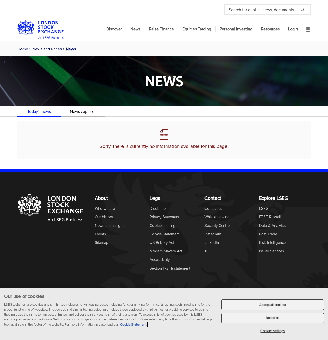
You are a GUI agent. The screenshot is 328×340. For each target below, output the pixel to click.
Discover (114, 29)
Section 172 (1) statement (170, 268)
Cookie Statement (164, 234)
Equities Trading (196, 29)
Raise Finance (161, 29)
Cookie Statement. (133, 324)
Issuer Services (271, 251)
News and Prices (47, 49)
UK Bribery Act (162, 242)
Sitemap (101, 242)
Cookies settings (272, 330)
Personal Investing (236, 29)
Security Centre (217, 225)
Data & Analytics (272, 225)
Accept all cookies (272, 304)
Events (100, 234)
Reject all (272, 318)
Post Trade (268, 234)
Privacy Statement (164, 217)
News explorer (83, 111)
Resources (270, 29)
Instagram (212, 234)
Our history (104, 217)
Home (23, 49)
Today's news (39, 111)
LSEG (264, 208)
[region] (164, 314)
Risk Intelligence (272, 242)
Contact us (213, 208)
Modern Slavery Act (166, 251)
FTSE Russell (270, 217)
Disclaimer (158, 208)
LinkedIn (211, 242)
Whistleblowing (217, 217)
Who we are (105, 208)
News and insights (110, 225)
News (135, 29)
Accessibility (160, 259)
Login (293, 29)
